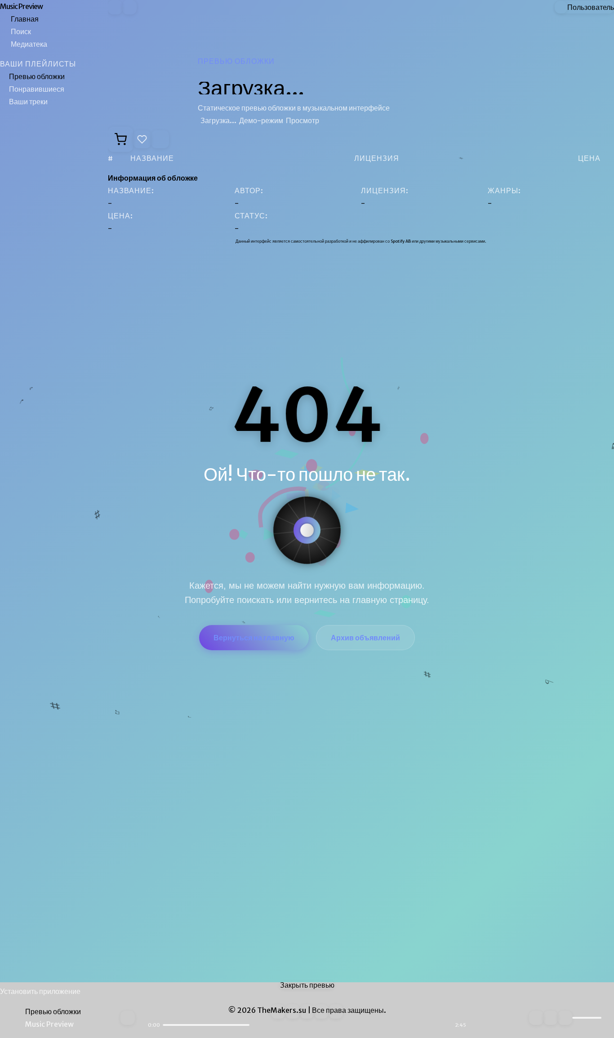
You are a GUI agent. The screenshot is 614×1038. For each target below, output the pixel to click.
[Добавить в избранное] (142, 139)
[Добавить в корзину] (120, 139)
